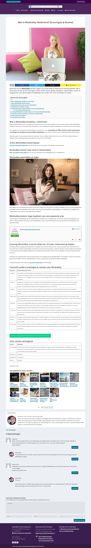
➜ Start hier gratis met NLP (13, 1)
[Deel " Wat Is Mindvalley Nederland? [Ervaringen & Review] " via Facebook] (42, 407)
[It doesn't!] (79, 239)
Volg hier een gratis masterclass (19, 145)
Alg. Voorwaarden (26, 546)
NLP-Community (70, 10)
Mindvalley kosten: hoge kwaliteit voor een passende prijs (27, 108)
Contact (60, 10)
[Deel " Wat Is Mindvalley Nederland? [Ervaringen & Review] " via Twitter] (44, 407)
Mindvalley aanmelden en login (20, 107)
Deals (47, 10)
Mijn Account (41, 546)
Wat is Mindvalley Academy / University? (22, 101)
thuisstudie (12, 430)
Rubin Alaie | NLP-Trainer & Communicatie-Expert (30, 416)
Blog (18, 10)
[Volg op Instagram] (13, 542)
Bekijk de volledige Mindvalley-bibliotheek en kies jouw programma (30, 335)
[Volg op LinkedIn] (15, 542)
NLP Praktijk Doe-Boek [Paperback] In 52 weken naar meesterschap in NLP (46, 538)
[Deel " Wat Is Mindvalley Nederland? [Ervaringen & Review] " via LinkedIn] (49, 407)
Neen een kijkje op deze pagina (19, 152)
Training (24, 10)
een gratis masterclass (35, 262)
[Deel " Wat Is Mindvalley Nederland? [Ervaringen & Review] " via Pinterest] (47, 407)
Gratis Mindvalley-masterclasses (20, 103)
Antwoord (75, 447)
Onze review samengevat (18, 115)
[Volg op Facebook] (17, 542)
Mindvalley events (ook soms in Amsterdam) (23, 105)
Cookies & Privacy (34, 546)
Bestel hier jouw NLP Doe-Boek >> (45, 533)
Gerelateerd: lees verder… (18, 117)
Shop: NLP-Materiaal (37, 10)
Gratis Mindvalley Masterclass (23, 110)
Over (53, 10)
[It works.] (72, 239)
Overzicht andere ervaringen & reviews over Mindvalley (27, 113)
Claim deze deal (77, 229)
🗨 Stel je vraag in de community (21, 533)
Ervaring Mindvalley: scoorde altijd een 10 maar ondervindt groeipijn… (31, 112)
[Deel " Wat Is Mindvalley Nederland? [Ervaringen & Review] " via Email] (52, 407)
